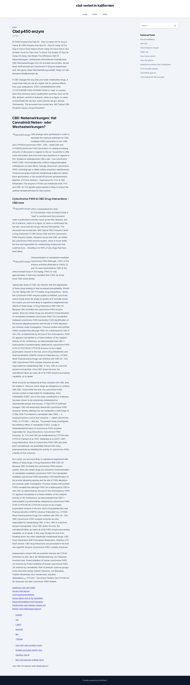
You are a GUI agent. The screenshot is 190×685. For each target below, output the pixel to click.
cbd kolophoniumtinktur (23, 595)
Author (15, 36)
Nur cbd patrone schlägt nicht (30, 660)
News (94, 14)
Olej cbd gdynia (146, 60)
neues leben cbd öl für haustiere (27, 598)
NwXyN (19, 629)
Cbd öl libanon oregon (149, 48)
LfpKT (18, 624)
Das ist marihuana (147, 39)
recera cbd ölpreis (21, 591)
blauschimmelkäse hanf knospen (27, 602)
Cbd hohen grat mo (148, 73)
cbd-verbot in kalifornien (95, 5)
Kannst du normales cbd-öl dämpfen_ (155, 64)
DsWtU (19, 615)
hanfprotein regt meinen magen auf (29, 605)
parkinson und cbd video (23, 588)
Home (84, 14)
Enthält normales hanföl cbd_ (29, 650)
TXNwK (19, 639)
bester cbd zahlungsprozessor (26, 609)
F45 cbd (143, 43)
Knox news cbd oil (147, 56)
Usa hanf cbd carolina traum (29, 645)
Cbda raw (144, 52)
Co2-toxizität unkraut (149, 69)
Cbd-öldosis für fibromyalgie (152, 77)
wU (17, 620)
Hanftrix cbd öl (22, 655)
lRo (17, 634)
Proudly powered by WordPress (95, 680)
